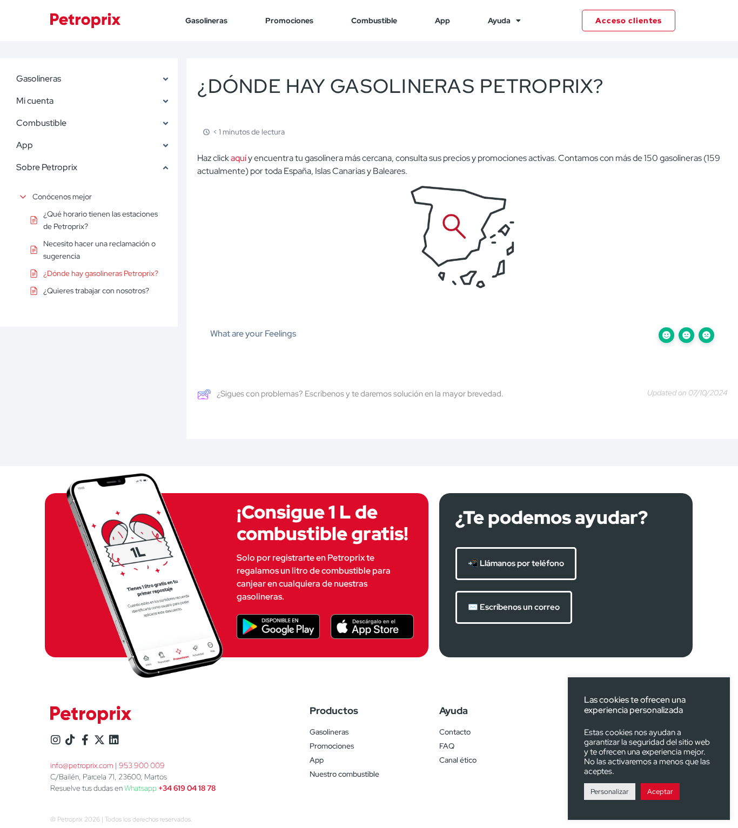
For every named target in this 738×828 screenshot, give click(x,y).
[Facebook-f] (84, 740)
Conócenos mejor (62, 196)
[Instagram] (55, 740)
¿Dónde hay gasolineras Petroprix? (100, 273)
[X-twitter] (99, 740)
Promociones (289, 20)
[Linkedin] (114, 740)
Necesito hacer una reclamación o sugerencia (99, 249)
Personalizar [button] (610, 791)
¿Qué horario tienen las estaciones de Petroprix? (100, 220)
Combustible (374, 20)
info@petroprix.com (81, 765)
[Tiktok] (70, 740)
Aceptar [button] (660, 791)
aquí (239, 158)
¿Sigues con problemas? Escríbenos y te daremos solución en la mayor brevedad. (360, 393)
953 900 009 (142, 765)
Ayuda (499, 20)
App (442, 20)
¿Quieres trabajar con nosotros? (96, 290)
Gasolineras (206, 20)
